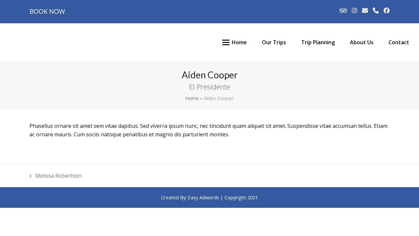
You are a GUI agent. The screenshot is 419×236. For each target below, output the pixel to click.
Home (192, 98)
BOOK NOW (47, 11)
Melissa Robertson (55, 176)
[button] (225, 42)
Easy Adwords (203, 197)
